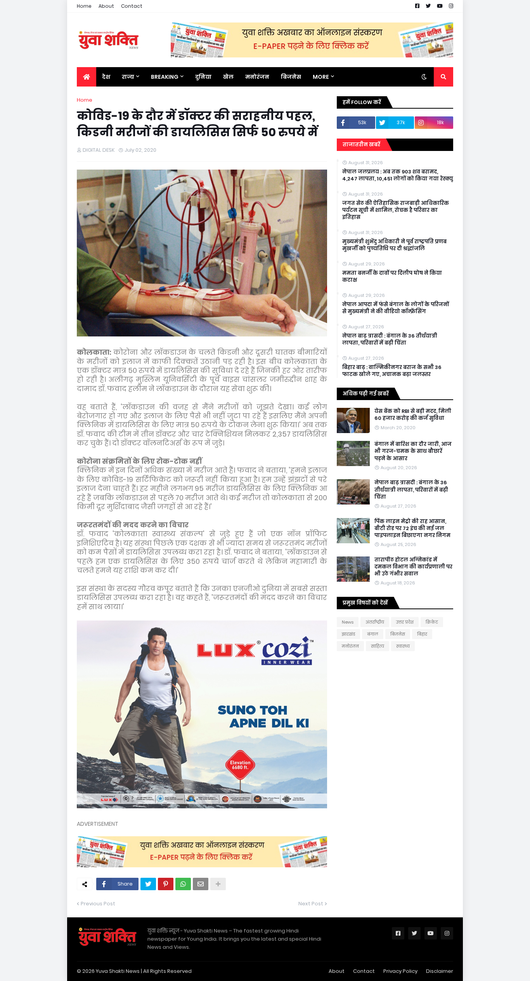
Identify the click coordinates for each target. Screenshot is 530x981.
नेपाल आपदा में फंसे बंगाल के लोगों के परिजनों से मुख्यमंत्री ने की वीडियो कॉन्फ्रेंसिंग (395, 308)
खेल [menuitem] (228, 77)
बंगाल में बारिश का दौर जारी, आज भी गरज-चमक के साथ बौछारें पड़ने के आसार (413, 451)
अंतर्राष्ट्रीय (374, 622)
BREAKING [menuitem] (164, 77)
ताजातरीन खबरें (361, 144)
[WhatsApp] (183, 884)
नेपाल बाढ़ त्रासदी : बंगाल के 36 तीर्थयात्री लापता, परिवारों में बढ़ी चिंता (389, 340)
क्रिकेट (432, 622)
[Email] (200, 884)
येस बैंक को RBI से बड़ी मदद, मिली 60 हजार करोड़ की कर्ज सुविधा (412, 415)
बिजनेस (397, 634)
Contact (131, 6)
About (106, 6)
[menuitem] (86, 77)
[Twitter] (148, 884)
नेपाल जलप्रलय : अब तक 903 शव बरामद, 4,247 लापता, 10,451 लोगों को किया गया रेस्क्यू (397, 175)
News (347, 622)
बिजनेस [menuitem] (291, 77)
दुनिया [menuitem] (203, 77)
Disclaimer (439, 971)
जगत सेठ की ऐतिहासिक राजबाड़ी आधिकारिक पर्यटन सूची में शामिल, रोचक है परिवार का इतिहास (395, 210)
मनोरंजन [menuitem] (257, 77)
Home (84, 6)
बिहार (422, 634)
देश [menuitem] (106, 77)
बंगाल (372, 634)
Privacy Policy (400, 971)
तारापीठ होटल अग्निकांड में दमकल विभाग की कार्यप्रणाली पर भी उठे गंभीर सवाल (413, 566)
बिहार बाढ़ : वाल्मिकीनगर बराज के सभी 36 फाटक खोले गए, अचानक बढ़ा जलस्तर (392, 371)
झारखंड (348, 634)
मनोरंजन (350, 646)
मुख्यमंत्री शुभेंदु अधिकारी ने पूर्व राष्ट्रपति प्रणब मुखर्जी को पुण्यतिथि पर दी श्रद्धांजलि (394, 245)
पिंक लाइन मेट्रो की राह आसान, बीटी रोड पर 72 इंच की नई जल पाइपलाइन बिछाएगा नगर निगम (412, 528)
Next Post (310, 903)
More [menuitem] (321, 77)
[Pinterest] (165, 884)
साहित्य (377, 646)
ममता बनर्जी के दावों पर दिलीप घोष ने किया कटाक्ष (392, 277)
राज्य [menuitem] (128, 77)
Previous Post (98, 903)
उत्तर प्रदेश (405, 622)
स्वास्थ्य (403, 646)
